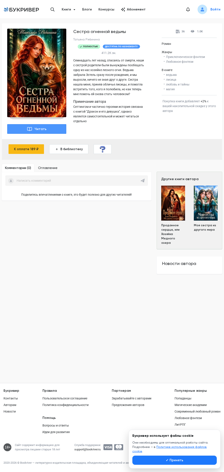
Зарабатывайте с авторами (131, 398)
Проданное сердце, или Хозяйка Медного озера (170, 234)
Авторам (10, 405)
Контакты (11, 398)
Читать (41, 129)
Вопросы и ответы (55, 425)
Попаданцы (183, 398)
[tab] (18, 168)
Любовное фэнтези (188, 418)
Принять (174, 460)
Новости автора (179, 263)
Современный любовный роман (197, 411)
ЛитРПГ (180, 424)
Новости (10, 411)
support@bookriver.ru (87, 449)
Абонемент (136, 9)
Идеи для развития (56, 432)
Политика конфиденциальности (65, 405)
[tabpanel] (76, 186)
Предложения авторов (128, 405)
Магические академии (191, 405)
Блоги (87, 9)
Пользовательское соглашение (64, 398)
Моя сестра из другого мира (205, 227)
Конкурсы (106, 9)
